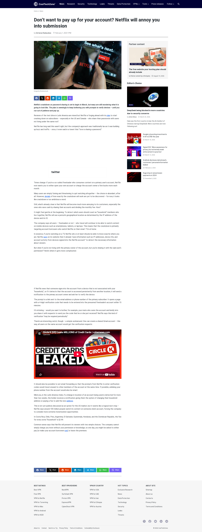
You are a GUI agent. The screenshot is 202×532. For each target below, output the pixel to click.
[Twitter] (144, 521)
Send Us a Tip (53, 528)
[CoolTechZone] (44, 4)
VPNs (135, 4)
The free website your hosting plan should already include (147, 70)
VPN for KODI (38, 515)
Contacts (149, 498)
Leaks (102, 4)
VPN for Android (40, 511)
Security (81, 4)
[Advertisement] (77, 147)
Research (71, 4)
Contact (44, 528)
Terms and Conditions (154, 506)
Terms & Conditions (76, 528)
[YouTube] (155, 521)
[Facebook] (149, 521)
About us (149, 494)
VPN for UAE (94, 494)
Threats (111, 4)
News (62, 4)
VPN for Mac (38, 506)
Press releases (157, 4)
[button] (36, 98)
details (47, 196)
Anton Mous (133, 117)
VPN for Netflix (39, 498)
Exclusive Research (125, 490)
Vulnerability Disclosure (91, 528)
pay (66, 430)
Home (36, 11)
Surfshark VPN (67, 494)
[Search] (178, 4)
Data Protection (123, 4)
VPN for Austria (95, 506)
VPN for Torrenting (41, 502)
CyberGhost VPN (68, 506)
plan (108, 115)
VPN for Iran (94, 498)
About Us (37, 528)
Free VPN (37, 494)
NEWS (131, 105)
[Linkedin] (161, 521)
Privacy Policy (151, 502)
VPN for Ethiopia (96, 502)
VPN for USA (94, 490)
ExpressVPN (66, 502)
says (45, 237)
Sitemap (149, 490)
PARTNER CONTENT (137, 64)
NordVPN (65, 490)
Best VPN (37, 490)
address (70, 401)
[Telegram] (166, 521)
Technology (92, 4)
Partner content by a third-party (140, 76)
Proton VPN (66, 498)
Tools (144, 4)
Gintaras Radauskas (43, 33)
